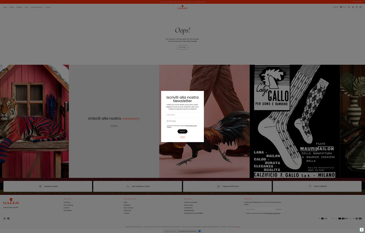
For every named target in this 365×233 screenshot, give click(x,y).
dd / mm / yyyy (171, 121)
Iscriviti (182, 131)
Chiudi (182, 137)
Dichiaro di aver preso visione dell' (182, 126)
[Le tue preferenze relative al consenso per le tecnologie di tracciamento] (361, 229)
